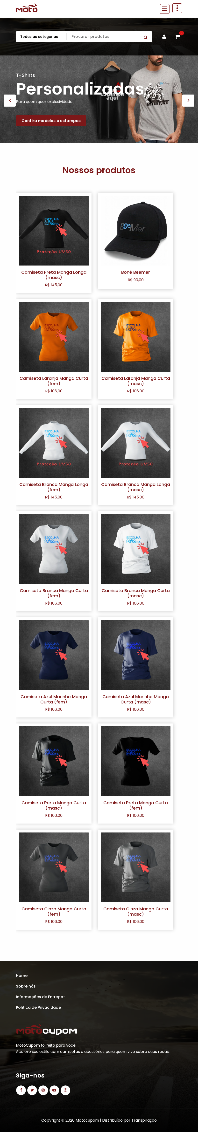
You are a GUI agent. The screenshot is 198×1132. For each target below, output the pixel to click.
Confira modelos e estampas (51, 120)
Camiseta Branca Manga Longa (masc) (135, 487)
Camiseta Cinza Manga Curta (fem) (53, 911)
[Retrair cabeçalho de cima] (177, 8)
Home (22, 975)
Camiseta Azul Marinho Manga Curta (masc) (135, 699)
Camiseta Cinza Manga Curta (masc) (135, 911)
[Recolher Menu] (165, 9)
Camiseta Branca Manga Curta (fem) (54, 593)
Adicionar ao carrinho (135, 286)
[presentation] (10, 101)
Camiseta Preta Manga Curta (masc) (53, 805)
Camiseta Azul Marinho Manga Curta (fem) (54, 699)
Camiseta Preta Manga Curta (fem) (135, 805)
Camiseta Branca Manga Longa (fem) (53, 487)
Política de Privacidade (38, 1007)
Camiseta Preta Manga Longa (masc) (53, 274)
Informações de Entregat (40, 997)
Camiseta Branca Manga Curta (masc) (136, 593)
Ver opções (53, 289)
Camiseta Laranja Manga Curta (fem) (54, 381)
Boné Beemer (135, 272)
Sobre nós (26, 986)
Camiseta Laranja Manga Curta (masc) (135, 381)
